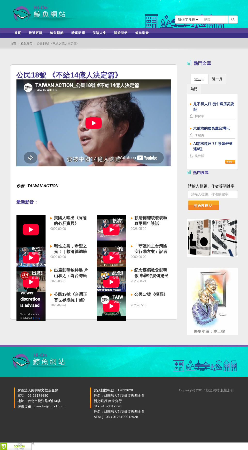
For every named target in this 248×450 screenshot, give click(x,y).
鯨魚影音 (26, 43)
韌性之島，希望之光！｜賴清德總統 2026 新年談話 (70, 251)
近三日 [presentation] (199, 79)
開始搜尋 (201, 206)
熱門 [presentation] (194, 89)
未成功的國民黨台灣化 (211, 128)
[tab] (200, 79)
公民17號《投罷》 (151, 294)
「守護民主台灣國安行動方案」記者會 (150, 251)
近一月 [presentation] (217, 79)
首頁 (13, 43)
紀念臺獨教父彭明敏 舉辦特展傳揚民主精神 (151, 276)
